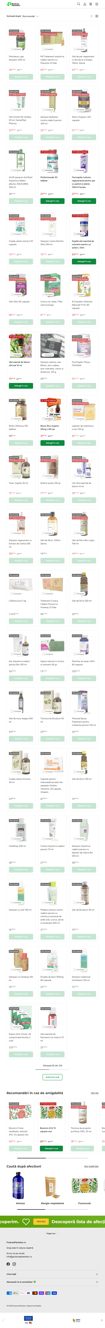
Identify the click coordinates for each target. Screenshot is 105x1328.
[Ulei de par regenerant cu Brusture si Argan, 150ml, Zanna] (84, 40)
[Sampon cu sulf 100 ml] (21, 893)
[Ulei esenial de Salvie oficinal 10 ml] (21, 346)
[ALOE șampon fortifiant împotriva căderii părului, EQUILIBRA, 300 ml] (21, 161)
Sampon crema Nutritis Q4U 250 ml (51, 243)
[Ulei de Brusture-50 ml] (84, 893)
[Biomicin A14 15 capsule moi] (51, 1112)
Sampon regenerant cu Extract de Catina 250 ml (20, 543)
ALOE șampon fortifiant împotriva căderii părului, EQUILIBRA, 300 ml (20, 182)
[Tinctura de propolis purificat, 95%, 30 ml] (82, 1112)
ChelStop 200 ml (17, 846)
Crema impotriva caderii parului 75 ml (52, 848)
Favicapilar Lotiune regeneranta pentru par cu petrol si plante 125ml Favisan (83, 182)
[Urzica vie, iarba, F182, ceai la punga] (52, 285)
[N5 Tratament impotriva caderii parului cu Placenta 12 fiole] (52, 40)
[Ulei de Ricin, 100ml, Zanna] (52, 524)
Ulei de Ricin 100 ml (81, 779)
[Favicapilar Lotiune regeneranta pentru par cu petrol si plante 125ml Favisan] (84, 161)
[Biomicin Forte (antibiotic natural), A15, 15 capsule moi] (20, 1112)
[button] (91, 4)
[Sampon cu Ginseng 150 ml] (21, 960)
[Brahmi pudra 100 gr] (52, 467)
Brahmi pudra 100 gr (50, 483)
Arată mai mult (52, 1077)
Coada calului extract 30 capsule (21, 243)
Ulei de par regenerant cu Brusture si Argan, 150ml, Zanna (83, 59)
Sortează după (14, 16)
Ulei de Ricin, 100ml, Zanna (50, 542)
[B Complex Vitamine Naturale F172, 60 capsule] (84, 285)
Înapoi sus (51, 1233)
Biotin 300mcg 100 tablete (18, 427)
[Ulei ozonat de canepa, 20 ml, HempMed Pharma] (21, 100)
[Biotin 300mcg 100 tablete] (21, 409)
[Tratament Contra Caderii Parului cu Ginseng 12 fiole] (52, 584)
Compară (17, 49)
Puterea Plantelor (19, 1306)
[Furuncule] (84, 1185)
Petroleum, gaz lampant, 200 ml (17, 58)
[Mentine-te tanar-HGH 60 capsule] (84, 645)
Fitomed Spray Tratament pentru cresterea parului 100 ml (84, 721)
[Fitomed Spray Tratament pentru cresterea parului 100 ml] (84, 702)
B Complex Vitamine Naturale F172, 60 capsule (82, 304)
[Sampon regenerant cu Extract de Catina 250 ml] (21, 524)
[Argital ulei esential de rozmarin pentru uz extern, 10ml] (84, 225)
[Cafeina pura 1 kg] (21, 584)
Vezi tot (94, 1093)
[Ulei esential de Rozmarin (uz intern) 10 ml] (52, 1018)
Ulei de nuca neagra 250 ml (21, 720)
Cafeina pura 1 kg (17, 600)
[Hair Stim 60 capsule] (21, 285)
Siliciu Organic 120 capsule (81, 119)
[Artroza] (20, 1185)
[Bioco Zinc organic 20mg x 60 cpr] (52, 409)
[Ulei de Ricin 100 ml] (84, 762)
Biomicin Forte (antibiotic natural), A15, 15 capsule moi (18, 1131)
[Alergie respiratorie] (52, 1185)
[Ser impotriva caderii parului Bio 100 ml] (21, 645)
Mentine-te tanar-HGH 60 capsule (83, 663)
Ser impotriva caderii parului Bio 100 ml (19, 663)
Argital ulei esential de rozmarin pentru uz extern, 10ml (83, 244)
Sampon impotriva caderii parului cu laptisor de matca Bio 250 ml (82, 851)
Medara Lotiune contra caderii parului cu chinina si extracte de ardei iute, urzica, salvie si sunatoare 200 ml (52, 916)
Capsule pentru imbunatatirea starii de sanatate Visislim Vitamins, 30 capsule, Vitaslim (51, 785)
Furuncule (84, 1203)
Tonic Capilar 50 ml (18, 483)
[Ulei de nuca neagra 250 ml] (21, 702)
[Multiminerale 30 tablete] (52, 161)
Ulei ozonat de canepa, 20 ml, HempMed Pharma (20, 120)
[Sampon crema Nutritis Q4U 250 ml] (52, 225)
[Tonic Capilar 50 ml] (21, 467)
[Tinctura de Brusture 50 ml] (52, 702)
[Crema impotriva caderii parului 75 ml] (52, 829)
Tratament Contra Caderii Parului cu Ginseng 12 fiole (49, 604)
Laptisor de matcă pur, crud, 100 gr (83, 427)
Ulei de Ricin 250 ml (82, 600)
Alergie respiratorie (52, 1203)
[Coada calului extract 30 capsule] (21, 225)
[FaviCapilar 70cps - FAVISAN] (84, 346)
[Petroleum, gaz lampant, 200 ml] (21, 40)
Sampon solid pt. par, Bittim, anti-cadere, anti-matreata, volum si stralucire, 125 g (51, 367)
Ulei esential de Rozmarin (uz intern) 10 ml (52, 1037)
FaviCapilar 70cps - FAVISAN (81, 364)
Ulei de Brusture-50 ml (83, 910)
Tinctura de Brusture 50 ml (52, 720)
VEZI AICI (29, 1221)
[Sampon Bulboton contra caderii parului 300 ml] (52, 100)
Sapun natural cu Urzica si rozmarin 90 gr (52, 663)
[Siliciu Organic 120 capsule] (84, 100)
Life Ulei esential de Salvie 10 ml (81, 485)
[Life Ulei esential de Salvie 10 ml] (84, 467)
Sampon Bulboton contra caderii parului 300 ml (51, 120)
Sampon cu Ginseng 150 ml (21, 978)
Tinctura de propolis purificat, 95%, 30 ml (81, 1130)
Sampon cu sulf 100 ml (20, 910)
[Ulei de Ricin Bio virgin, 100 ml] (84, 524)
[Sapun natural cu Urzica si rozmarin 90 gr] (52, 645)
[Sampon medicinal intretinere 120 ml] (84, 960)
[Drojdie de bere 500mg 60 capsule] (52, 960)
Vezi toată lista (91, 1166)
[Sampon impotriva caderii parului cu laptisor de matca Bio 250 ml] (84, 829)
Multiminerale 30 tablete (48, 179)
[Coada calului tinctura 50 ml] (21, 762)
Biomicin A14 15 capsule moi (48, 1130)
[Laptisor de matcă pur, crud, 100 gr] (84, 409)
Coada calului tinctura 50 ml (19, 781)
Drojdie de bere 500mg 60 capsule (52, 978)
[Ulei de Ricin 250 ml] (84, 584)
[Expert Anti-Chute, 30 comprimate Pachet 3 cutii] (21, 1018)
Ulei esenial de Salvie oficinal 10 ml (19, 364)
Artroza (20, 1203)
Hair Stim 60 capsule (19, 301)
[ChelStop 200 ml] (21, 829)
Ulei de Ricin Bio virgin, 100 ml (83, 542)
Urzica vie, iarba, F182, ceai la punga (51, 303)
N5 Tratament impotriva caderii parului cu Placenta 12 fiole (52, 59)
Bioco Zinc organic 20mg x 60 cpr (49, 427)
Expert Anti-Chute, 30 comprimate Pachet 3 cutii (20, 1037)
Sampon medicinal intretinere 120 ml (81, 978)
